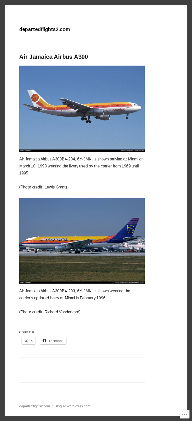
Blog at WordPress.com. (73, 406)
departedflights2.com (44, 29)
